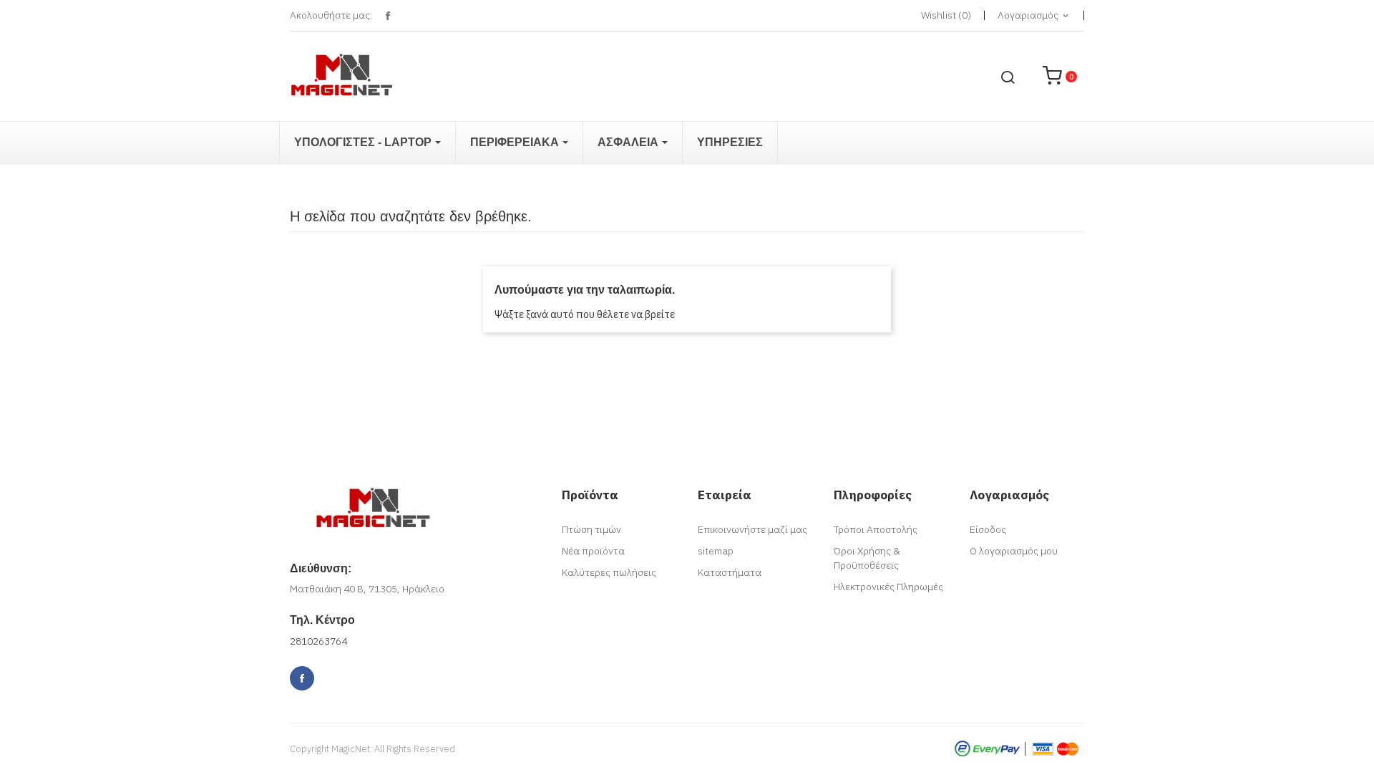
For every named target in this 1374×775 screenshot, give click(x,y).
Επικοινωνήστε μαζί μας (752, 529)
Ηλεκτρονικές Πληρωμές (888, 586)
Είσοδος (988, 529)
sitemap (716, 550)
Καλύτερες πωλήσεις (609, 572)
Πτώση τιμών (591, 529)
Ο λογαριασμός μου (1014, 550)
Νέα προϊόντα (593, 550)
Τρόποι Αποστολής (875, 529)
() (946, 15)
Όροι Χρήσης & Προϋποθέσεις (867, 558)
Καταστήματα (729, 572)
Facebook (387, 16)
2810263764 (318, 641)
